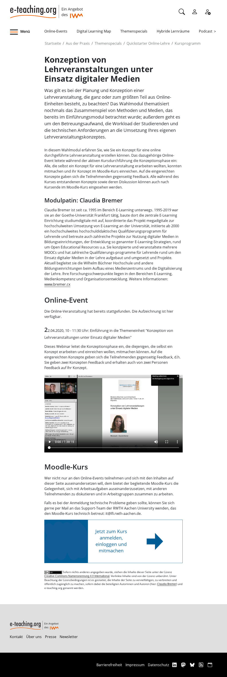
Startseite (53, 43)
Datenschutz (158, 664)
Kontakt (16, 636)
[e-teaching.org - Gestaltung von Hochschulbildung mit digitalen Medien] (46, 9)
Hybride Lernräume (173, 31)
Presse (50, 636)
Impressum (135, 664)
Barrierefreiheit (109, 664)
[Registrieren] (207, 11)
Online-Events (55, 31)
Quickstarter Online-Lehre (148, 43)
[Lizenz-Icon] (53, 572)
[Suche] (182, 11)
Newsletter (69, 636)
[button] (27, 32)
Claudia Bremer (166, 584)
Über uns (34, 636)
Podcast (205, 31)
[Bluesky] (193, 665)
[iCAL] (210, 665)
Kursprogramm (188, 43)
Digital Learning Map (94, 31)
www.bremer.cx (57, 284)
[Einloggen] (195, 11)
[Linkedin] (175, 665)
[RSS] (201, 665)
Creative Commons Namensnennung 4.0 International (77, 576)
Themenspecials (133, 31)
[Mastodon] (184, 665)
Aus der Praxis (78, 43)
